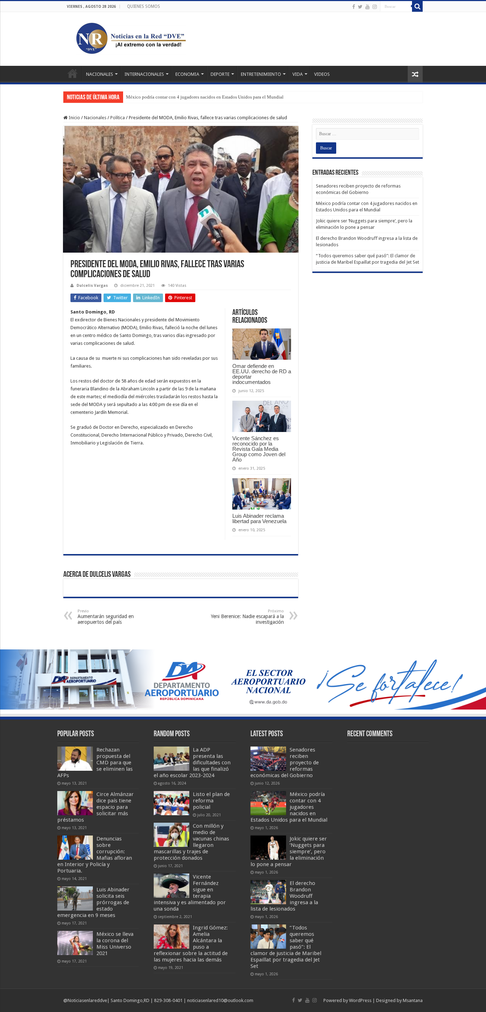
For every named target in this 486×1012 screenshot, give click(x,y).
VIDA (297, 74)
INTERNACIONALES (144, 74)
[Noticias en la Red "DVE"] (129, 37)
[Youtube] (367, 6)
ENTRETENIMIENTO (261, 74)
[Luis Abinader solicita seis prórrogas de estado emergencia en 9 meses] (75, 898)
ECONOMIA (187, 74)
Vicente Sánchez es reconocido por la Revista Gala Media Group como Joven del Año (258, 449)
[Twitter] (360, 6)
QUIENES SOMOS (143, 6)
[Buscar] (417, 6)
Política (117, 117)
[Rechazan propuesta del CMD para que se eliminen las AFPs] (75, 759)
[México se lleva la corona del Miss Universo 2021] (75, 943)
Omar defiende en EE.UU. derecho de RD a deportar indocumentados (261, 374)
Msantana (413, 1000)
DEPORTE (220, 74)
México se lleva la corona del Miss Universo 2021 (114, 943)
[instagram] (374, 6)
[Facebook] (354, 6)
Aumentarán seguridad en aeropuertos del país (106, 617)
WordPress (360, 1000)
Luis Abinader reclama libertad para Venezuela (259, 518)
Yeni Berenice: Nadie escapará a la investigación (247, 617)
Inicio (74, 117)
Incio (72, 73)
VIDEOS (322, 74)
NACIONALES (99, 74)
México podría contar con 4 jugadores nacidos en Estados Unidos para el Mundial (205, 97)
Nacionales (95, 117)
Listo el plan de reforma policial (211, 800)
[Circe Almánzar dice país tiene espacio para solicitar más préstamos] (75, 803)
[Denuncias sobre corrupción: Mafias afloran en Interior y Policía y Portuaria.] (75, 848)
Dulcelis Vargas (92, 285)
